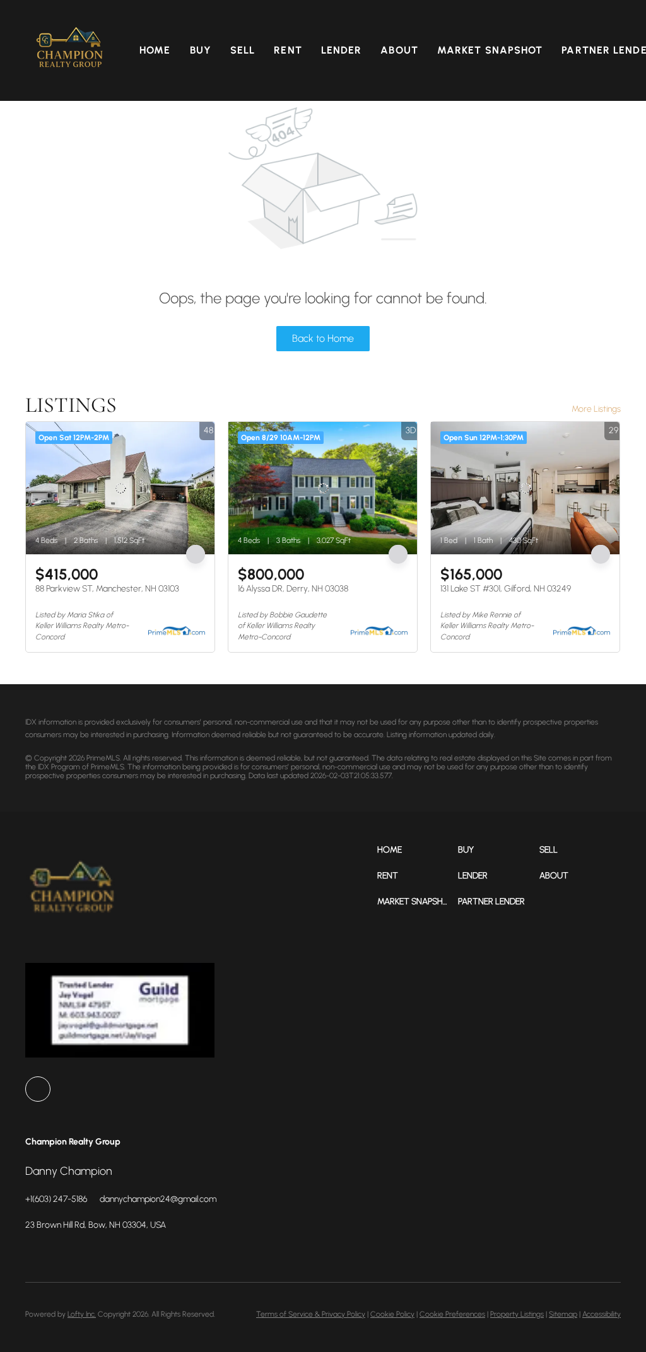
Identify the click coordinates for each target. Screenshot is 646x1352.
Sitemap (563, 1314)
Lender (341, 50)
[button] (70, 50)
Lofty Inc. (82, 1314)
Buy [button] (200, 50)
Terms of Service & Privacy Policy (310, 1314)
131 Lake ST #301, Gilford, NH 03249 (505, 588)
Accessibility (601, 1314)
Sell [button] (242, 50)
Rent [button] (288, 50)
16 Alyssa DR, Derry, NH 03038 (293, 588)
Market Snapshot (490, 50)
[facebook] (37, 1089)
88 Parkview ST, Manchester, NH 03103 (107, 588)
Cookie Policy (392, 1314)
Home (154, 50)
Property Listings (517, 1314)
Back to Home (323, 338)
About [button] (399, 50)
